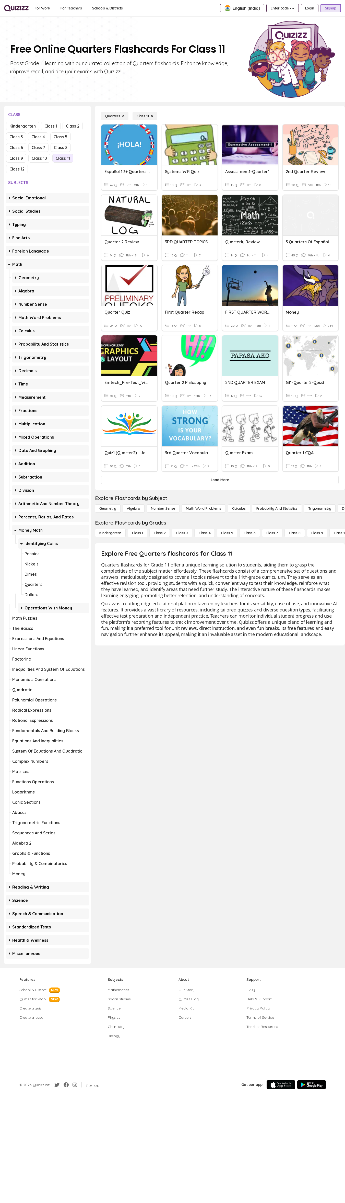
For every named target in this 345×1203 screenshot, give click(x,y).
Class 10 (39, 158)
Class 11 (63, 158)
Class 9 (16, 158)
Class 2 (72, 126)
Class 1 (50, 126)
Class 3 (16, 136)
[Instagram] (75, 1085)
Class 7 (38, 147)
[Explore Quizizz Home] (16, 8)
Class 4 (38, 136)
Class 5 (60, 136)
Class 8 (60, 147)
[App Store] (281, 1084)
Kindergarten (22, 126)
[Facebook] (66, 1085)
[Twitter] (57, 1085)
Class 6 (16, 147)
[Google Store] (311, 1084)
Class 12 (17, 169)
